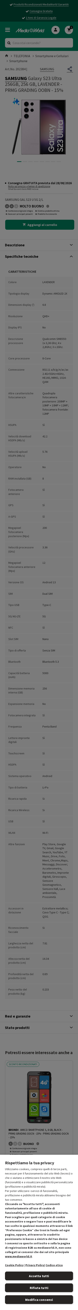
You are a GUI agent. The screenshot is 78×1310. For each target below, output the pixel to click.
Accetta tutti (39, 1276)
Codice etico (54, 1265)
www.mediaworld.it (18, 1256)
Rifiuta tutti (39, 1288)
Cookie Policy (14, 1265)
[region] (39, 1232)
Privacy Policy (34, 1265)
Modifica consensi (39, 1300)
